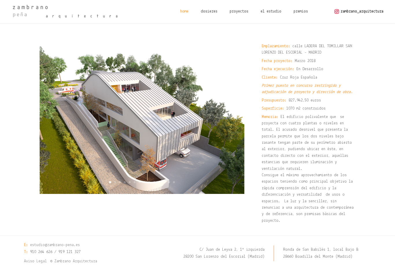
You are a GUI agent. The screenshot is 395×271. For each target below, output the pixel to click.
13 (169, 182)
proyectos (239, 12)
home (184, 12)
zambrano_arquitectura (362, 11)
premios (301, 12)
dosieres (209, 12)
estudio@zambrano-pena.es (55, 245)
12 (164, 182)
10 (154, 182)
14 (174, 182)
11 (159, 182)
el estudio (271, 12)
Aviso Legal (35, 261)
